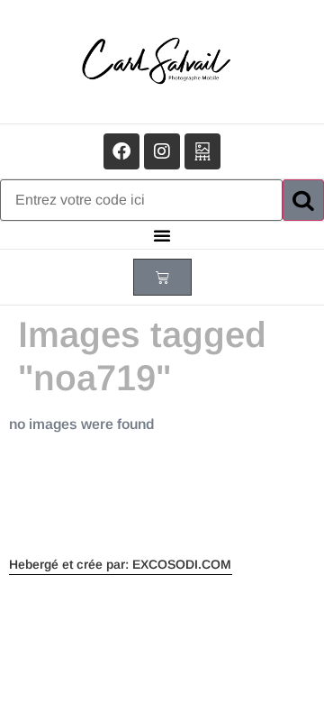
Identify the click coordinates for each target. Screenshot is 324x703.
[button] (162, 235)
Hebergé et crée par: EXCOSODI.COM (120, 564)
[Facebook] (122, 151)
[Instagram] (162, 151)
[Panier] (162, 277)
